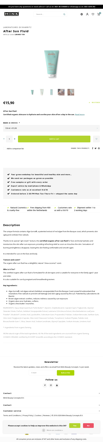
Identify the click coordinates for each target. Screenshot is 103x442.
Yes (74, 425)
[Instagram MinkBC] (51, 385)
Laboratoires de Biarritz (17, 27)
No (88, 425)
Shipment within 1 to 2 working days (84, 209)
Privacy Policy (28, 415)
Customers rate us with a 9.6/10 (63, 209)
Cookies (38, 415)
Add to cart (54, 139)
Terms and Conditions (12, 415)
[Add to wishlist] (96, 139)
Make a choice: (11, 123)
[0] (98, 14)
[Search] (64, 14)
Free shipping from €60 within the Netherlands (38, 209)
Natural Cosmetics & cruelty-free (17, 209)
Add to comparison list (15, 148)
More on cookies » (55, 430)
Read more (79, 114)
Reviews (46, 415)
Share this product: (80, 148)
